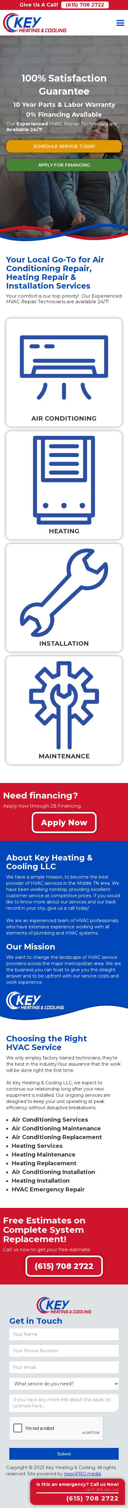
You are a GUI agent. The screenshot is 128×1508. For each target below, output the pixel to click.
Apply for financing (64, 165)
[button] (120, 23)
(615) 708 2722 (85, 5)
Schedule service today (64, 146)
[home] (33, 22)
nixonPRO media (82, 1474)
